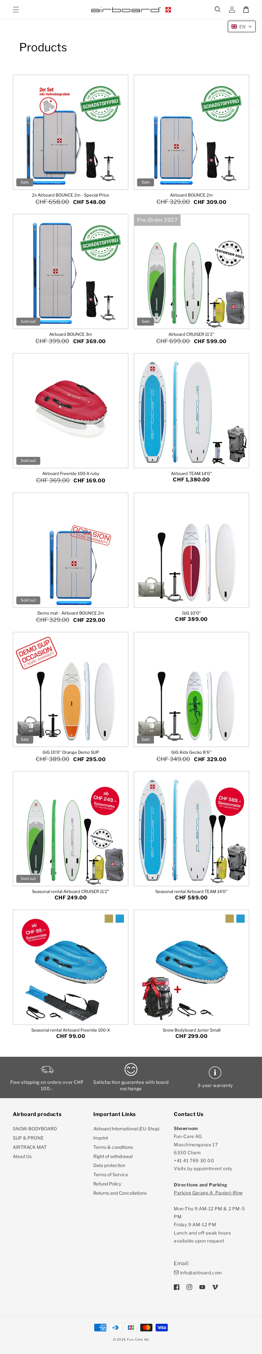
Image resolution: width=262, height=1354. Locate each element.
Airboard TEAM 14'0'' (191, 473)
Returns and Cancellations (120, 1193)
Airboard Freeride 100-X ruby (70, 473)
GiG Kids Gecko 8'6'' (191, 752)
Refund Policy (107, 1183)
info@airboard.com (201, 1272)
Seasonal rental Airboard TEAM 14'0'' (191, 891)
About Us (22, 1156)
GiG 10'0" (191, 613)
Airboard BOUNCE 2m (191, 195)
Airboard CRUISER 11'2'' (191, 334)
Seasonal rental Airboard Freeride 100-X (70, 1030)
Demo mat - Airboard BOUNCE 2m (70, 613)
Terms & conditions (113, 1147)
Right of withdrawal (113, 1156)
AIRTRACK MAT (30, 1147)
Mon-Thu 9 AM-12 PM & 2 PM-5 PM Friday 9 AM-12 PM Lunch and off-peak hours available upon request (209, 1216)
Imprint (100, 1138)
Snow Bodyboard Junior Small (191, 1030)
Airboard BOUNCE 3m (70, 334)
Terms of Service (110, 1174)
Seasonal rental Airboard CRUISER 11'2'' (70, 891)
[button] (218, 9)
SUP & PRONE (28, 1138)
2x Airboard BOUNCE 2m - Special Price (70, 195)
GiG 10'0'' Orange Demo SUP (70, 752)
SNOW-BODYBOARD (35, 1128)
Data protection (109, 1165)
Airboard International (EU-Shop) (126, 1128)
